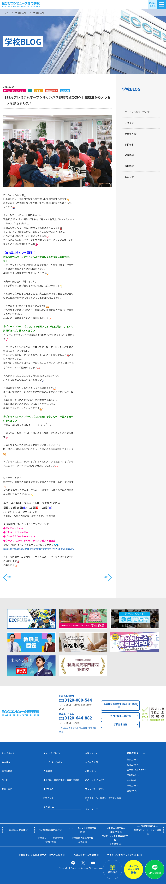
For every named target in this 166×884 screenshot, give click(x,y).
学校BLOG (131, 89)
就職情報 (129, 155)
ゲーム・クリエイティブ (137, 112)
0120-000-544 (78, 700)
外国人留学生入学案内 (84, 855)
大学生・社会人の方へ (136, 769)
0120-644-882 (78, 718)
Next (105, 576)
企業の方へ (132, 790)
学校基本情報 (120, 724)
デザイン (129, 123)
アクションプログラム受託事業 (123, 855)
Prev (8, 576)
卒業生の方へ (133, 785)
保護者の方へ (133, 775)
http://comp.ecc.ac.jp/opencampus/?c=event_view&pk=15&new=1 (38, 548)
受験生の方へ (131, 133)
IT (126, 101)
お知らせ (129, 176)
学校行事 (129, 144)
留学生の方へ (133, 759)
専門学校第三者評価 (120, 715)
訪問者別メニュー (136, 753)
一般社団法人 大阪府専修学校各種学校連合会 (39, 855)
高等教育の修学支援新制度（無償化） (120, 705)
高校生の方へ (133, 764)
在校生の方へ (133, 780)
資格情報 (129, 166)
